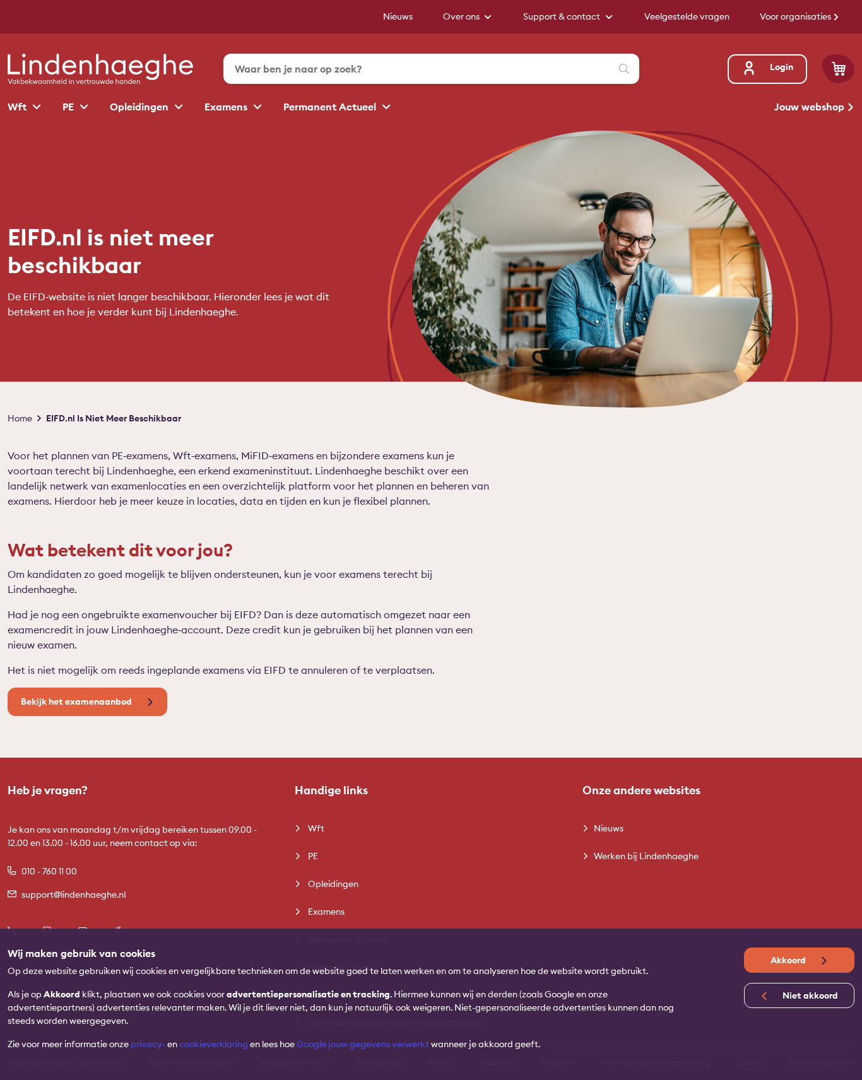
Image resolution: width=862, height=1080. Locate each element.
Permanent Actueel (331, 106)
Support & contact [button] (562, 16)
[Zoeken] (624, 69)
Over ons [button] (462, 16)
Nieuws (608, 828)
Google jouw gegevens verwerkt (363, 1044)
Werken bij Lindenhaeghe (646, 856)
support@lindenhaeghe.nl (73, 894)
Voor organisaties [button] (796, 16)
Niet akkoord (809, 995)
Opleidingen (140, 106)
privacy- (148, 1044)
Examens (227, 106)
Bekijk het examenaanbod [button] (77, 701)
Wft (18, 106)
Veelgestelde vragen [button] (686, 16)
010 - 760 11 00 (49, 871)
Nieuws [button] (398, 16)
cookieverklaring (213, 1044)
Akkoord (789, 960)
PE (69, 106)
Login (781, 67)
